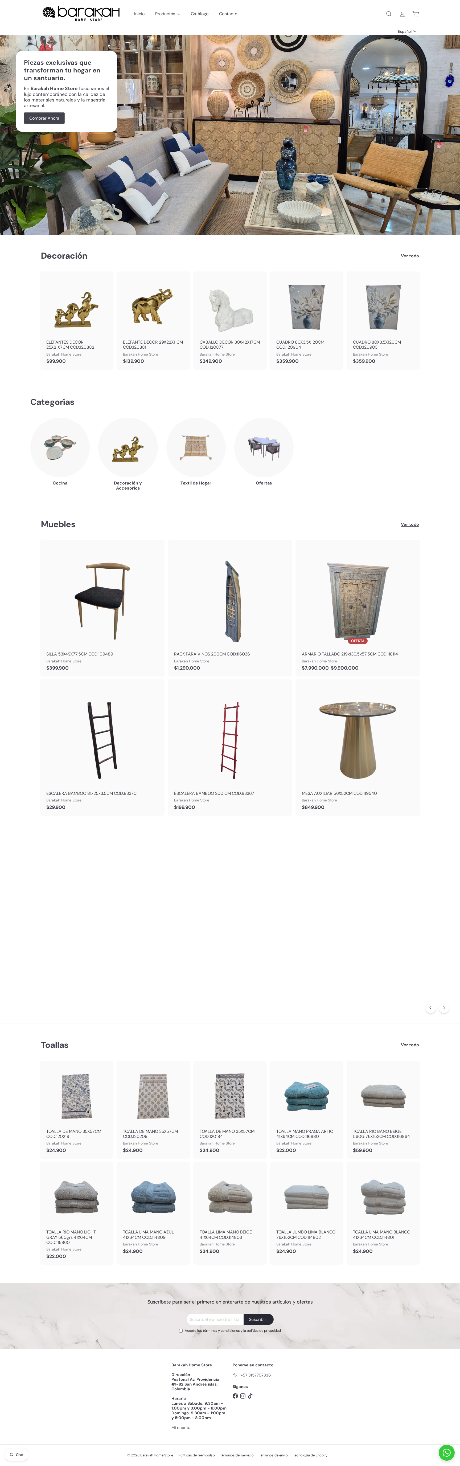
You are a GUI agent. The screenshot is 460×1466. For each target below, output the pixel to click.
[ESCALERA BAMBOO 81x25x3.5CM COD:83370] (102, 747)
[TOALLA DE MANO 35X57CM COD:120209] (153, 1110)
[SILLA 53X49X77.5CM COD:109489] (102, 608)
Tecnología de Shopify (310, 1455)
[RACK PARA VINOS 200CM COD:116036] (230, 608)
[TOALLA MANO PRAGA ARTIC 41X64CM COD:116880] (306, 1110)
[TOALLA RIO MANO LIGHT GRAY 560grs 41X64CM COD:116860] (76, 1213)
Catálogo (199, 14)
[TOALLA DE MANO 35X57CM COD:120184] (230, 1110)
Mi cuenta (180, 1427)
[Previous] (430, 1007)
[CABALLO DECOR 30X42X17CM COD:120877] (230, 320)
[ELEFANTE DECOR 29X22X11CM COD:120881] (153, 320)
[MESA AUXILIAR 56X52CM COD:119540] (358, 747)
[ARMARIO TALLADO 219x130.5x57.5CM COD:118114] (358, 608)
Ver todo (410, 255)
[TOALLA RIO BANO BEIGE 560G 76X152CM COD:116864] (383, 1110)
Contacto (228, 14)
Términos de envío (273, 1455)
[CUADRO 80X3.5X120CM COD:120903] (383, 320)
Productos (165, 14)
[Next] (444, 1007)
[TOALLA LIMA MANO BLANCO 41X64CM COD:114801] (383, 1211)
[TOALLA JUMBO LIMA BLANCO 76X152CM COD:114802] (306, 1211)
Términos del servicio (237, 1455)
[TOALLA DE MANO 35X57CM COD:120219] (76, 1110)
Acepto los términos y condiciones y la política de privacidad (233, 1330)
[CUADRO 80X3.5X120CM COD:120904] (306, 320)
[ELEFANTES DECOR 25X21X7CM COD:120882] (76, 320)
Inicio (139, 14)
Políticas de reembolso (196, 1455)
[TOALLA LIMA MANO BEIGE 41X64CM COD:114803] (230, 1211)
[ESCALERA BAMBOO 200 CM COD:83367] (230, 747)
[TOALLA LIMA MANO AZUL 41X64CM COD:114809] (153, 1211)
